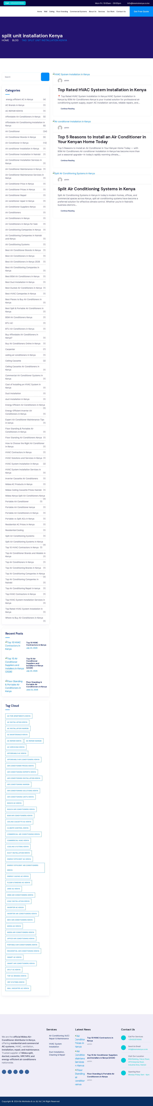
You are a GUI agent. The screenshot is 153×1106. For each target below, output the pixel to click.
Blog (15, 40)
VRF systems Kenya (15, 982)
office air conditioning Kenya (20, 938)
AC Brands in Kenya (25, 105)
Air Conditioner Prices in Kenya (25, 189)
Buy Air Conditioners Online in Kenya (25, 343)
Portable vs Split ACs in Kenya (25, 518)
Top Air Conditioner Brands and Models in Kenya (25, 554)
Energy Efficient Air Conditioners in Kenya (25, 406)
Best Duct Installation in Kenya (25, 282)
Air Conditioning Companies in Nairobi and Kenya (25, 237)
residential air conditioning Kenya (23, 951)
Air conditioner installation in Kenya (25, 148)
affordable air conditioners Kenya (23, 759)
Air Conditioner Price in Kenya (25, 183)
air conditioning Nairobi (18, 784)
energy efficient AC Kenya (19, 859)
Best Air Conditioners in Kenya (25, 256)
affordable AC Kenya (16, 753)
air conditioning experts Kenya (21, 772)
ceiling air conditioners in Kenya (25, 355)
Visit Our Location (136, 1056)
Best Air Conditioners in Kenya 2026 (25, 261)
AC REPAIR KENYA (25, 111)
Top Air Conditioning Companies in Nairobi (25, 581)
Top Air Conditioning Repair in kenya (25, 588)
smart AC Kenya (14, 957)
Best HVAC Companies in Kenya (25, 293)
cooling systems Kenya (18, 847)
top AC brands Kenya (16, 976)
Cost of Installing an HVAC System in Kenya (25, 386)
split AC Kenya (13, 970)
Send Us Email (134, 1046)
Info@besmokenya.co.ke (138, 1049)
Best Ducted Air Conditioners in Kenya (25, 288)
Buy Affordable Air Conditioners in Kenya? (25, 336)
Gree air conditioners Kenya (20, 895)
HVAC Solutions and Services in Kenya (25, 458)
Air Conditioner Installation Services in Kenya (25, 161)
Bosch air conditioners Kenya (21, 809)
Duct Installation (25, 393)
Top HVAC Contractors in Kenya (25, 594)
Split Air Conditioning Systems (25, 536)
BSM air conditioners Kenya (20, 815)
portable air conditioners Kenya (22, 945)
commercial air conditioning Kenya (23, 834)
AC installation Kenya (17, 722)
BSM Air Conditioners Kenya (25, 317)
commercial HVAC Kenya (18, 840)
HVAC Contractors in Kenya (25, 452)
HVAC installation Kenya (18, 901)
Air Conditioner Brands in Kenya (25, 137)
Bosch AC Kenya (14, 803)
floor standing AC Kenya (18, 882)
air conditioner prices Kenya (20, 766)
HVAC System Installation (55, 1045)
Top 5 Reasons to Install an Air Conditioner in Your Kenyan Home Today (102, 139)
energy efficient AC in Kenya (25, 99)
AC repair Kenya (14, 741)
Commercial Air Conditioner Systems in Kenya (25, 377)
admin (66, 80)
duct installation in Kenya (25, 399)
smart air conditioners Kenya (21, 963)
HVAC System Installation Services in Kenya (25, 471)
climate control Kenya (17, 828)
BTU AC (25, 323)
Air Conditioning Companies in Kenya (25, 229)
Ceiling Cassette (25, 360)
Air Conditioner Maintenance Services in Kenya (25, 176)
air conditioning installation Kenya (23, 778)
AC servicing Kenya (16, 747)
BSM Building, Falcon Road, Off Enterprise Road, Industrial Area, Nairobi (139, 1062)
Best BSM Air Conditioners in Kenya (25, 276)
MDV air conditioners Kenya (20, 920)
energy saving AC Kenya (18, 876)
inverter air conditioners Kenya (22, 914)
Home (5, 40)
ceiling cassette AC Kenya (19, 822)
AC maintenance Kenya (17, 735)
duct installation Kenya (18, 853)
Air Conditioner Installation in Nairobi (25, 154)
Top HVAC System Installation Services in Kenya (25, 601)
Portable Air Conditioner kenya (25, 507)
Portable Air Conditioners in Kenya (25, 513)
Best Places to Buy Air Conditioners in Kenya (25, 301)
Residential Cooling (25, 530)
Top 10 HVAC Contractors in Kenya (24, 547)
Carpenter (25, 349)
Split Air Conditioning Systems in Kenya (96, 189)
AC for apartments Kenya (18, 716)
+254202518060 (17, 3)
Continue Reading (68, 109)
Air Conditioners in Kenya (25, 218)
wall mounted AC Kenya (18, 988)
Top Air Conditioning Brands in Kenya (25, 568)
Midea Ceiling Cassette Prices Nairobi (25, 490)
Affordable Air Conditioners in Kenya (25, 116)
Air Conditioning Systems (25, 244)
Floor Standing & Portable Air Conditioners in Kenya (25, 430)
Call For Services (135, 1036)
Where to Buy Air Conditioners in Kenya (25, 618)
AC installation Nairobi (18, 728)
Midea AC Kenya (14, 926)
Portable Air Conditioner (24, 501)
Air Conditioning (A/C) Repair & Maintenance (59, 1037)
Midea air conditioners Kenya (20, 932)
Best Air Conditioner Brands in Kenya (25, 250)
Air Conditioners (25, 212)
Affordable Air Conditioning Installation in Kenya (25, 124)
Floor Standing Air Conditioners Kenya (25, 437)
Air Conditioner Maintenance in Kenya (25, 169)
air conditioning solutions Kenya (22, 791)
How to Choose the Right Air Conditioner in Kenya (25, 445)
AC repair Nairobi (34, 741)
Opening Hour (134, 1072)
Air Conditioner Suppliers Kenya (25, 206)
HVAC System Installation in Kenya (25, 463)
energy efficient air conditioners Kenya (22, 867)
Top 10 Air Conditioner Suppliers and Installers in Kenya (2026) (34, 663)
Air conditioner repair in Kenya (25, 201)
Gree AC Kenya (13, 889)
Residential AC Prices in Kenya (25, 524)
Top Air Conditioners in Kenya (25, 562)
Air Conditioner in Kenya (25, 143)
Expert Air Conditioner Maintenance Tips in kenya (25, 421)
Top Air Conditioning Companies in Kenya (25, 574)
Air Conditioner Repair (25, 195)
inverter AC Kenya (15, 907)
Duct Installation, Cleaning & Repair (57, 1053)
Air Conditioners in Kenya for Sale (25, 224)
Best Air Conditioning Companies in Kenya (25, 269)
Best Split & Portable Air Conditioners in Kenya (25, 310)
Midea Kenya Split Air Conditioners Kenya (25, 496)
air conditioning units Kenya (20, 797)
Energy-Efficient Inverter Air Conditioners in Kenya (25, 412)
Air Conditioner (25, 131)
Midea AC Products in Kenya (25, 484)
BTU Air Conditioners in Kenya (25, 329)
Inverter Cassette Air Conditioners (25, 478)
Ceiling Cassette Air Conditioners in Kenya (25, 368)
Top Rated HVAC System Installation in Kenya (102, 89)
